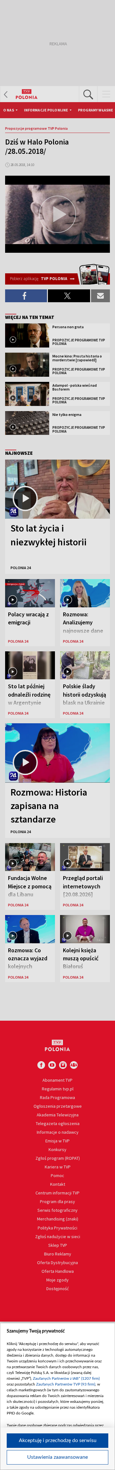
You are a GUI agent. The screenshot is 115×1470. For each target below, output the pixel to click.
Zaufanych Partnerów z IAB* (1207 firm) (66, 1378)
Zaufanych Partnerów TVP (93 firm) (65, 1384)
